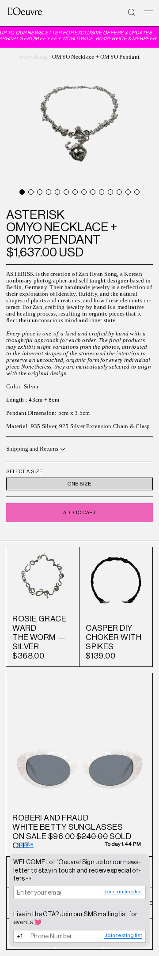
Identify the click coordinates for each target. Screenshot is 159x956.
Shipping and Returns (32, 449)
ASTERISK (35, 214)
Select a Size (24, 471)
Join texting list (123, 935)
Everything (33, 57)
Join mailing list (122, 891)
